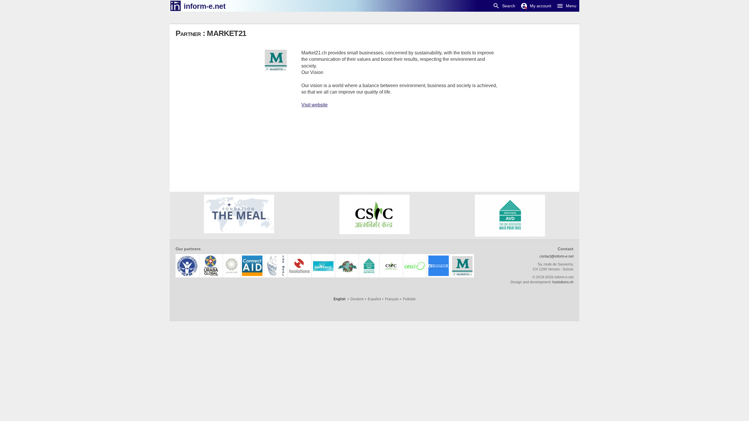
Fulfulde (409, 299)
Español (374, 299)
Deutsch (357, 299)
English (340, 299)
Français (392, 299)
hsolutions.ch (562, 282)
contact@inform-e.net (556, 256)
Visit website (314, 104)
